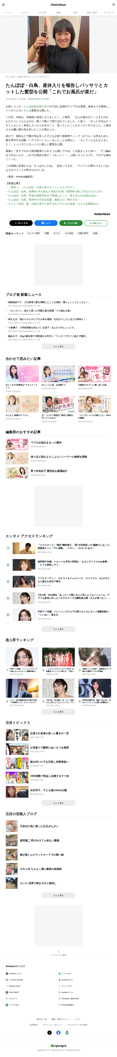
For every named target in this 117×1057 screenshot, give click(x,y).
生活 (75, 12)
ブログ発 (42, 12)
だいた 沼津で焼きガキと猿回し (38, 883)
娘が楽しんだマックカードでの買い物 (42, 854)
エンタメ (25, 12)
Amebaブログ (67, 980)
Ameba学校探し (68, 1005)
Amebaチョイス (15, 973)
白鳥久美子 (43, 106)
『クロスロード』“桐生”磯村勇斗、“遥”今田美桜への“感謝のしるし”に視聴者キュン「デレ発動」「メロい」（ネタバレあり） (74, 546)
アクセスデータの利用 (77, 1024)
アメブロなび (14, 1005)
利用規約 (34, 1024)
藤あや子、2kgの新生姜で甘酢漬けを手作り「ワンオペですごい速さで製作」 (48, 336)
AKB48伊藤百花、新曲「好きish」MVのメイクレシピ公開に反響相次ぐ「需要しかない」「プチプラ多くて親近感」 (96, 703)
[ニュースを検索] (113, 4)
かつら (57, 233)
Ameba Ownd (14, 986)
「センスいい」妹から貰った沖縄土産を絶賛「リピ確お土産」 (40, 310)
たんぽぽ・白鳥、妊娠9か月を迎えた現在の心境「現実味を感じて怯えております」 (56, 191)
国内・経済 (92, 12)
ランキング (109, 12)
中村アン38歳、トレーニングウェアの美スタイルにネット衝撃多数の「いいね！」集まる (23, 671)
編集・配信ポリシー (60, 1019)
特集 (58, 12)
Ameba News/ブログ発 (38, 99)
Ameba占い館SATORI (70, 998)
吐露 (47, 233)
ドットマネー (67, 973)
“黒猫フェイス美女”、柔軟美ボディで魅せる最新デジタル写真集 (96, 670)
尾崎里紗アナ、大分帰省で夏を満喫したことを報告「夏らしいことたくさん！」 (49, 302)
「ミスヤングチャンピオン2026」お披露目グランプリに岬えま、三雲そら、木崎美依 (60, 671)
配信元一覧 (42, 1019)
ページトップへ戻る (58, 955)
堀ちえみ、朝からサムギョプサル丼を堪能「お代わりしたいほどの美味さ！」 (48, 319)
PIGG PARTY (14, 992)
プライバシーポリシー (52, 1024)
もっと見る (58, 346)
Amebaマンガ (67, 992)
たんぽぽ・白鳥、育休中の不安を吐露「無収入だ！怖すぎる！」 (45, 199)
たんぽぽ (29, 106)
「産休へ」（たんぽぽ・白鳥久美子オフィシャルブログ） (41, 187)
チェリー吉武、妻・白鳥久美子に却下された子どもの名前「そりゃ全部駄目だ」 (54, 203)
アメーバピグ (67, 986)
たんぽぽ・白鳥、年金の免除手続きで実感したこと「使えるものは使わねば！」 (54, 195)
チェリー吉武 (34, 233)
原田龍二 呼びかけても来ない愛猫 (39, 840)
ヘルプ (77, 1019)
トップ (8, 12)
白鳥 (95, 233)
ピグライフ (13, 998)
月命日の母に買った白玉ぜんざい (39, 826)
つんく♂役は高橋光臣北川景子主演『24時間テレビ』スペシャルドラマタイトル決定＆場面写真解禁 (23, 702)
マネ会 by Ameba (16, 980)
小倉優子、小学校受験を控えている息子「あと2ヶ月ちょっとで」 (42, 327)
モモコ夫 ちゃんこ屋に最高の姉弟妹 (41, 869)
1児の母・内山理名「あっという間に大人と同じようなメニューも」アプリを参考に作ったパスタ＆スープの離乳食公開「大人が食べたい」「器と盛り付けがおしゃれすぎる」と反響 (74, 598)
